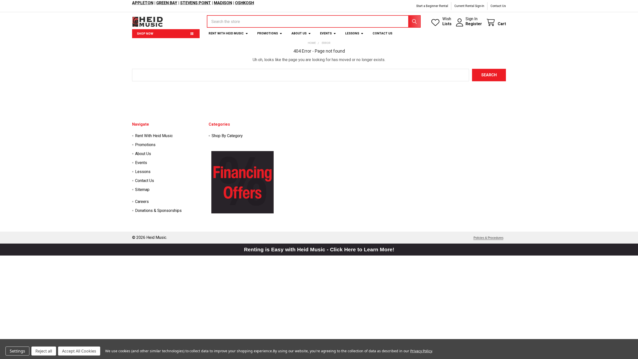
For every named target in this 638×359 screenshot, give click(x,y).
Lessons (352, 33)
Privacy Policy (421, 351)
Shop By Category (227, 135)
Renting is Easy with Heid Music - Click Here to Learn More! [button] (319, 249)
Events (326, 33)
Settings (17, 351)
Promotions (267, 33)
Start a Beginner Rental (432, 6)
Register (474, 23)
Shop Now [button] (145, 33)
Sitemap (142, 189)
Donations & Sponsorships (158, 210)
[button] (242, 182)
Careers (142, 201)
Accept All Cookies (79, 351)
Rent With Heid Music (226, 33)
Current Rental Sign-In (469, 6)
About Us (299, 33)
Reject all (43, 351)
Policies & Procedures (488, 238)
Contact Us (498, 6)
